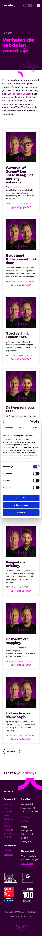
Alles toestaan (21, 498)
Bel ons (24, 821)
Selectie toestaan (21, 505)
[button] (38, 5)
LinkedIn (7, 850)
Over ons (8, 811)
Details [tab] (21, 428)
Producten (8, 804)
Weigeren (21, 512)
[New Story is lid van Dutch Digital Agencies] (10, 878)
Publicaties (9, 833)
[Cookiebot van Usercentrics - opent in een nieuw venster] (29, 421)
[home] (8, 5)
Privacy (14, 917)
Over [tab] (34, 428)
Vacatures (8, 819)
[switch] (36, 473)
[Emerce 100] (28, 895)
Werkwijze (8, 830)
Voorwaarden (26, 917)
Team (6, 822)
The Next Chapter (22, 93)
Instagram (8, 854)
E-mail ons (26, 817)
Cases (6, 815)
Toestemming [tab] (8, 428)
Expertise (8, 808)
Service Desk (27, 863)
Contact (7, 837)
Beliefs (7, 826)
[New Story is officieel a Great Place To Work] (9, 895)
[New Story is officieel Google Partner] (27, 878)
